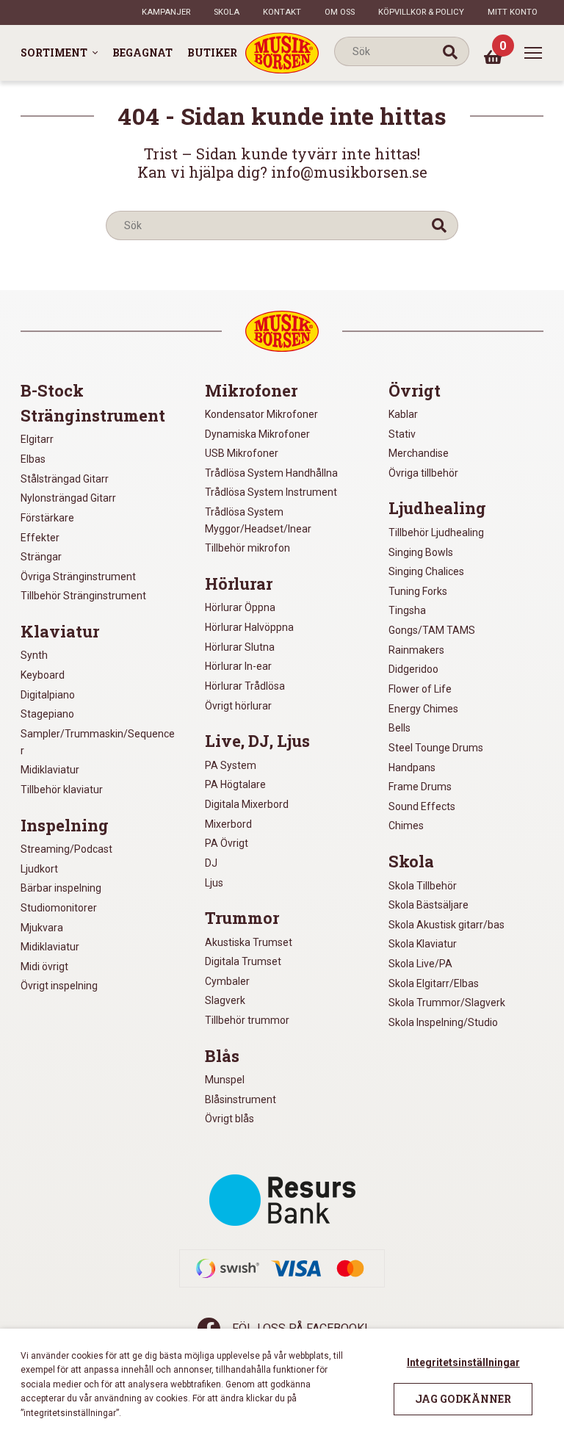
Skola (226, 12)
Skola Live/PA (420, 963)
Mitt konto (513, 12)
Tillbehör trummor (247, 1020)
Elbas (33, 459)
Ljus (214, 883)
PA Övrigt (226, 843)
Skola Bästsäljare (428, 905)
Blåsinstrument (240, 1099)
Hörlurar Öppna (240, 607)
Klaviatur (60, 631)
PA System (230, 765)
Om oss (340, 12)
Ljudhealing (437, 508)
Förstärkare (47, 518)
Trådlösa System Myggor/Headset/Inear (258, 520)
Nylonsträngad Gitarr (68, 498)
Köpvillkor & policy (421, 12)
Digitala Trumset (243, 961)
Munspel (225, 1080)
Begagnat (142, 52)
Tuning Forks (417, 591)
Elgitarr (37, 439)
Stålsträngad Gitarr (65, 479)
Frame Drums (420, 786)
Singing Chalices (426, 571)
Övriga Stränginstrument (78, 576)
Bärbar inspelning (61, 888)
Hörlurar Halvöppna (249, 627)
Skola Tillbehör (422, 886)
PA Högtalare (235, 784)
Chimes (406, 825)
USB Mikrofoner (241, 453)
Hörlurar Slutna (240, 647)
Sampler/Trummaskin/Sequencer (98, 742)
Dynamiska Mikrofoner (257, 434)
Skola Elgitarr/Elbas (433, 983)
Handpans (411, 767)
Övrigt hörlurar (238, 706)
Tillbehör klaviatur (62, 789)
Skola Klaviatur (422, 944)
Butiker (212, 52)
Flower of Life (420, 689)
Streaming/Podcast (66, 849)
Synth (34, 655)
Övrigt (414, 390)
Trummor (242, 918)
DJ (211, 863)
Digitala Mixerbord (247, 804)
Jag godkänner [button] (463, 1399)
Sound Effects (421, 806)
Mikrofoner (251, 390)
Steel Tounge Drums (435, 748)
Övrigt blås (229, 1118)
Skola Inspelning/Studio (443, 1022)
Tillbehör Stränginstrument (83, 596)
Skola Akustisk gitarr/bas (446, 925)
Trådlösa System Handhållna (271, 473)
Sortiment (54, 52)
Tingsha (407, 610)
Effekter (40, 537)
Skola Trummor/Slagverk (446, 1002)
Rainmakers (416, 650)
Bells (399, 728)
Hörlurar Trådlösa (245, 686)
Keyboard (43, 675)
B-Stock (52, 390)
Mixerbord (228, 824)
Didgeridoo (413, 669)
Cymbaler (227, 981)
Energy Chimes (423, 709)
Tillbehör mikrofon (247, 548)
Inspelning (65, 825)
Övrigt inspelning (59, 986)
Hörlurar (238, 583)
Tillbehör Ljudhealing (436, 532)
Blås (222, 1056)
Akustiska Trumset (248, 942)
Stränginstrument (93, 415)
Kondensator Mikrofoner (261, 414)
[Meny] (533, 53)
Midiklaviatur (50, 770)
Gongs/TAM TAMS (431, 630)
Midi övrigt (44, 966)
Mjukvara (42, 927)
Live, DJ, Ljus (257, 741)
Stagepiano (47, 714)
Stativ (402, 434)
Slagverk (225, 1000)
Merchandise (418, 453)
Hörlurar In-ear (238, 666)
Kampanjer (166, 12)
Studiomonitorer (59, 908)
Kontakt (282, 12)
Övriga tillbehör (423, 473)
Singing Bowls (420, 552)
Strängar (41, 557)
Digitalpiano (48, 695)
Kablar (403, 414)
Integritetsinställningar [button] (463, 1362)
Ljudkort (39, 869)
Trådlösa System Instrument (271, 492)
